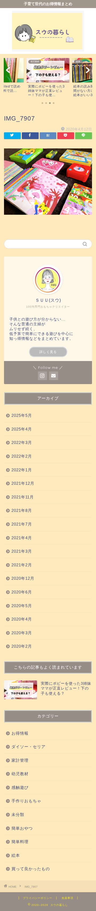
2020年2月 (21, 646)
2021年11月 (22, 497)
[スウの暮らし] (48, 48)
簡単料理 (20, 841)
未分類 (17, 814)
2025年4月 (21, 429)
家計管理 (20, 760)
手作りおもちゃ (26, 801)
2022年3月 (21, 442)
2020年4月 (21, 619)
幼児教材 (20, 773)
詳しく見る (48, 352)
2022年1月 (21, 470)
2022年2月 (21, 456)
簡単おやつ (22, 828)
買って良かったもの (30, 868)
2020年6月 (21, 592)
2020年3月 (21, 633)
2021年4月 (21, 537)
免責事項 (67, 898)
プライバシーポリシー (37, 898)
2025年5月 (21, 415)
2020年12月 (22, 578)
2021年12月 (22, 483)
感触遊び (20, 787)
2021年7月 (21, 524)
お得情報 (20, 733)
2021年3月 (21, 551)
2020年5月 (21, 605)
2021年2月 (21, 565)
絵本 (15, 855)
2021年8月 (21, 510)
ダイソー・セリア (28, 746)
